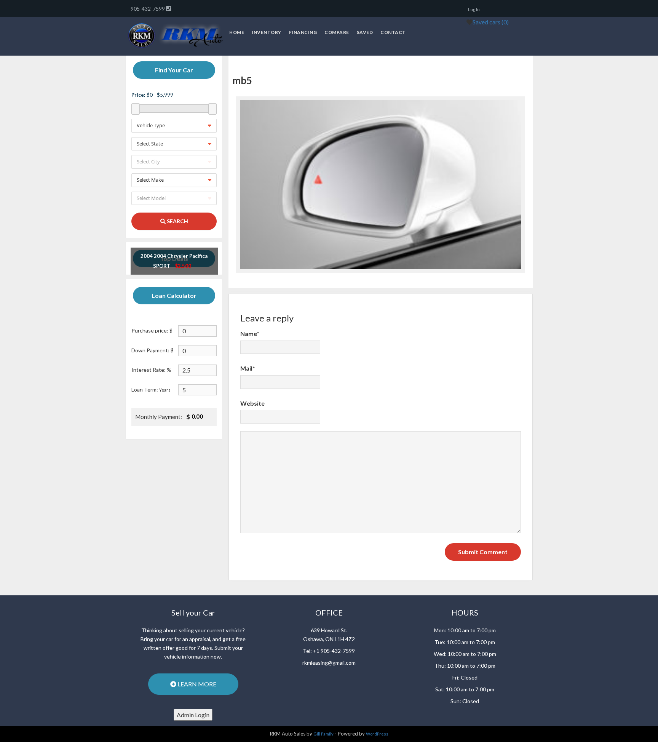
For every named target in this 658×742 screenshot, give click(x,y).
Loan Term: (151, 389)
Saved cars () (491, 22)
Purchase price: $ (151, 330)
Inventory (266, 32)
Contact (393, 32)
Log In (474, 9)
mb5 (242, 80)
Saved (365, 32)
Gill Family (323, 733)
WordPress (377, 733)
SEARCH (177, 221)
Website (252, 403)
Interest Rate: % (151, 369)
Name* (249, 333)
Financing (303, 32)
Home (236, 32)
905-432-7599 (148, 8)
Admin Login (193, 714)
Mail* (247, 368)
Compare (336, 32)
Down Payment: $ (152, 350)
